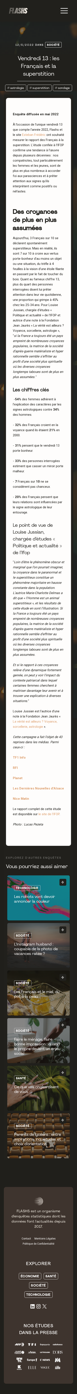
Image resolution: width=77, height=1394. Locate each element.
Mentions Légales (45, 1238)
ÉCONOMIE (30, 1276)
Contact (26, 1238)
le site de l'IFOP (48, 814)
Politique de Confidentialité (38, 1243)
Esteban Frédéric (34, 135)
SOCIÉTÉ (38, 1285)
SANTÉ (51, 1276)
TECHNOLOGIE (38, 1294)
